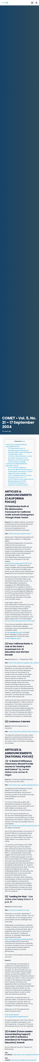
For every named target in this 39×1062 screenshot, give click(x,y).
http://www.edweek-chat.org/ (19, 910)
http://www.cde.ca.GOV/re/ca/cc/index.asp (24, 731)
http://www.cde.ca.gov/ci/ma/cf (20, 534)
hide (23, 441)
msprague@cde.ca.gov (14, 632)
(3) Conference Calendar (17, 462)
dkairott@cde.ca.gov (14, 638)
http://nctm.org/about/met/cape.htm (24, 1060)
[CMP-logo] (4, 3)
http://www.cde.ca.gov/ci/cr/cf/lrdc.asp (20, 621)
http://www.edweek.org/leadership (17, 939)
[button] (32, 3)
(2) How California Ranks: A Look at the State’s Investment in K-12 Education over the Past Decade (20, 458)
